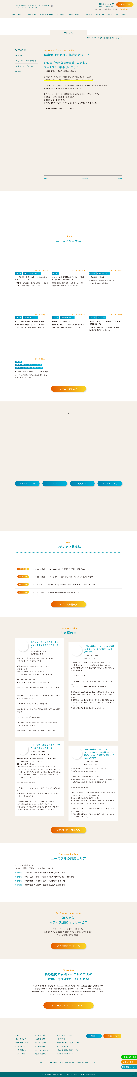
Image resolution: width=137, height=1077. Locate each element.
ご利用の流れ (82, 483)
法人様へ (115, 9)
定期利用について (23, 1042)
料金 (20, 14)
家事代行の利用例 (47, 14)
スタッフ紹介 (73, 14)
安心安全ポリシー (43, 1053)
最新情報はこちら (129, 1067)
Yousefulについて (27, 483)
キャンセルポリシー (44, 1050)
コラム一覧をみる (68, 388)
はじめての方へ (31, 14)
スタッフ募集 (120, 14)
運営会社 (61, 1039)
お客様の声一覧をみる (68, 830)
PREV (46, 178)
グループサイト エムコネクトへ (68, 1005)
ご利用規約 (107, 9)
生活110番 (63, 1062)
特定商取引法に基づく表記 (68, 1042)
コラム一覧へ (83, 178)
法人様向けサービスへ (68, 945)
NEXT (120, 178)
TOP (13, 14)
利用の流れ (61, 14)
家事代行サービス (76, 1062)
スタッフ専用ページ (66, 1053)
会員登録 (114, 1036)
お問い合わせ (98, 9)
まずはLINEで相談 (129, 1057)
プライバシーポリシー (66, 1035)
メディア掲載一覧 (68, 604)
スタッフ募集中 (129, 1062)
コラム (109, 14)
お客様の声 (99, 14)
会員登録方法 (124, 9)
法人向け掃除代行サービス (68, 1050)
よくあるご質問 (109, 483)
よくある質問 (87, 14)
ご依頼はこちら (124, 4)
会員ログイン (95, 1036)
